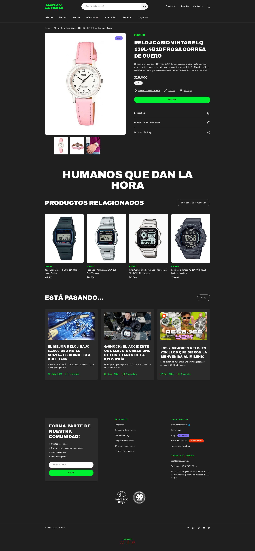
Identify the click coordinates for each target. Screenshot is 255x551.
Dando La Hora (58, 528)
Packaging (188, 91)
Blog (203, 298)
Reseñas (185, 6)
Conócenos (171, 6)
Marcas (63, 17)
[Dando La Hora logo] (54, 6)
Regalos (127, 17)
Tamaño (172, 91)
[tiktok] (199, 528)
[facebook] (188, 528)
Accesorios (111, 17)
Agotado (172, 100)
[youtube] (204, 528)
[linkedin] (209, 528)
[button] (208, 6)
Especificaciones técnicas (149, 91)
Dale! (71, 473)
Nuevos (76, 17)
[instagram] (193, 528)
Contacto (198, 6)
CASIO (139, 35)
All (55, 28)
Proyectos (143, 17)
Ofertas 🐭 (92, 17)
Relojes (49, 17)
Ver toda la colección (193, 203)
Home (47, 28)
